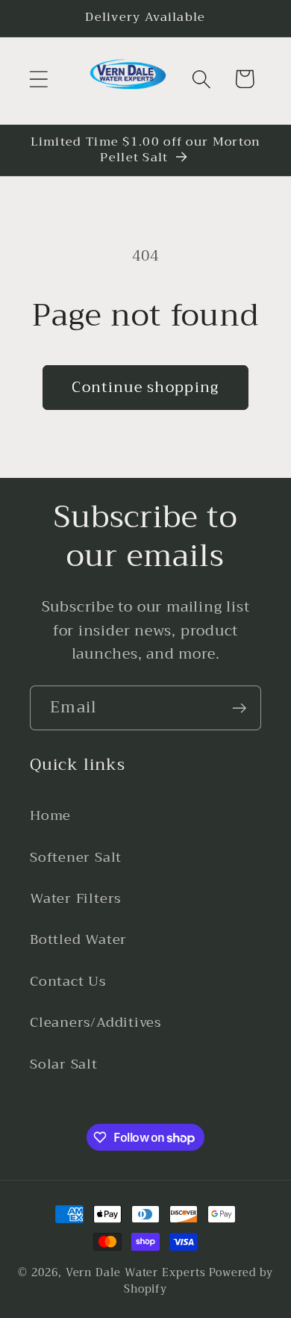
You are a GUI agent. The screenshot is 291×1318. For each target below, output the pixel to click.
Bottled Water (78, 939)
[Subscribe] (239, 708)
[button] (38, 78)
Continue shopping (145, 387)
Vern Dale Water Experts (136, 1272)
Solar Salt (64, 1064)
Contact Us (68, 981)
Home (50, 815)
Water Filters (75, 898)
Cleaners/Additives (95, 1022)
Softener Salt (76, 857)
